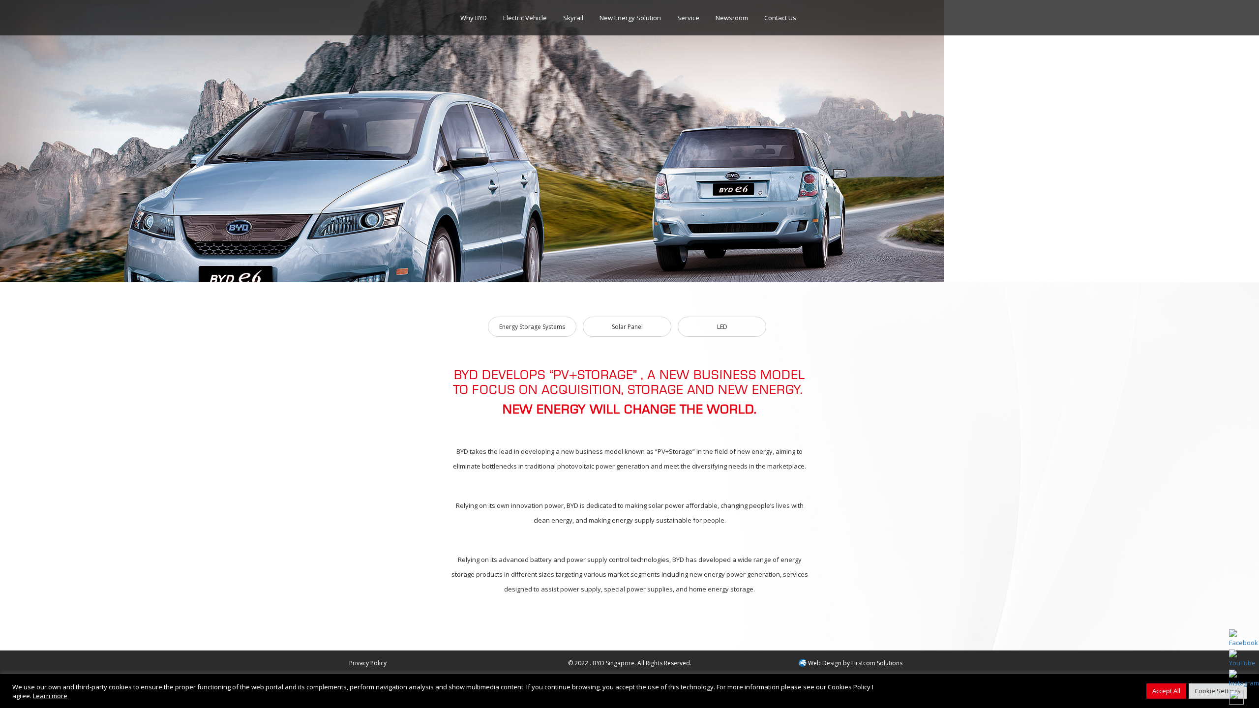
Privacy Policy (368, 663)
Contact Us (780, 17)
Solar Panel (627, 327)
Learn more (50, 695)
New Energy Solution (630, 17)
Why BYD (473, 17)
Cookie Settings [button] (1218, 690)
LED (722, 327)
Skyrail (573, 17)
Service (688, 17)
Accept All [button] (1166, 690)
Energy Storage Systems (532, 327)
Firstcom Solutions (876, 663)
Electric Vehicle (525, 17)
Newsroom (732, 17)
